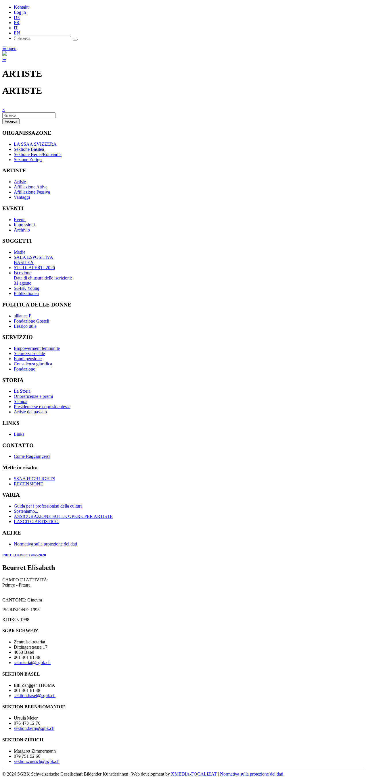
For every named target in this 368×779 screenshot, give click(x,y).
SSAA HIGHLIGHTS (34, 478)
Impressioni (24, 224)
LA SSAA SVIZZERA (35, 144)
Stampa (20, 401)
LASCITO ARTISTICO (36, 521)
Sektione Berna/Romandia (38, 154)
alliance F (22, 315)
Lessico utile (25, 326)
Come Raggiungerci (32, 456)
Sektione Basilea (29, 149)
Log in (20, 12)
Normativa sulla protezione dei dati (45, 543)
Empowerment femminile (37, 348)
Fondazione (24, 369)
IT (16, 27)
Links (19, 434)
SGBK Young (26, 288)
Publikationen (26, 293)
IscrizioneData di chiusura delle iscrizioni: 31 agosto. (43, 278)
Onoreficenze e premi (33, 396)
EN (17, 32)
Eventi (20, 219)
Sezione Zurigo (28, 159)
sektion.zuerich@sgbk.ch (37, 761)
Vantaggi (22, 197)
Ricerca (11, 121)
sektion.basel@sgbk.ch (34, 695)
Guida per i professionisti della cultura (48, 506)
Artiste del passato (30, 411)
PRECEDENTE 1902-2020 (24, 555)
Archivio (22, 229)
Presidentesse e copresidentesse (42, 406)
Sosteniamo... (26, 511)
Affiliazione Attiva (30, 186)
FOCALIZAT (204, 774)
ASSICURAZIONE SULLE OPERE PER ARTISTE (63, 516)
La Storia (22, 391)
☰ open (9, 48)
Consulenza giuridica (33, 363)
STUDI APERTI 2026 (34, 267)
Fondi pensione (28, 358)
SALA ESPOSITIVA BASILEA (33, 260)
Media (19, 252)
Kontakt (22, 7)
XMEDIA (180, 774)
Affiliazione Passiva (32, 192)
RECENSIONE (28, 483)
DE (17, 17)
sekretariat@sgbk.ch (32, 662)
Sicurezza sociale (29, 353)
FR (17, 22)
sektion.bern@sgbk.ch (34, 728)
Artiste (20, 181)
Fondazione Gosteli (31, 321)
